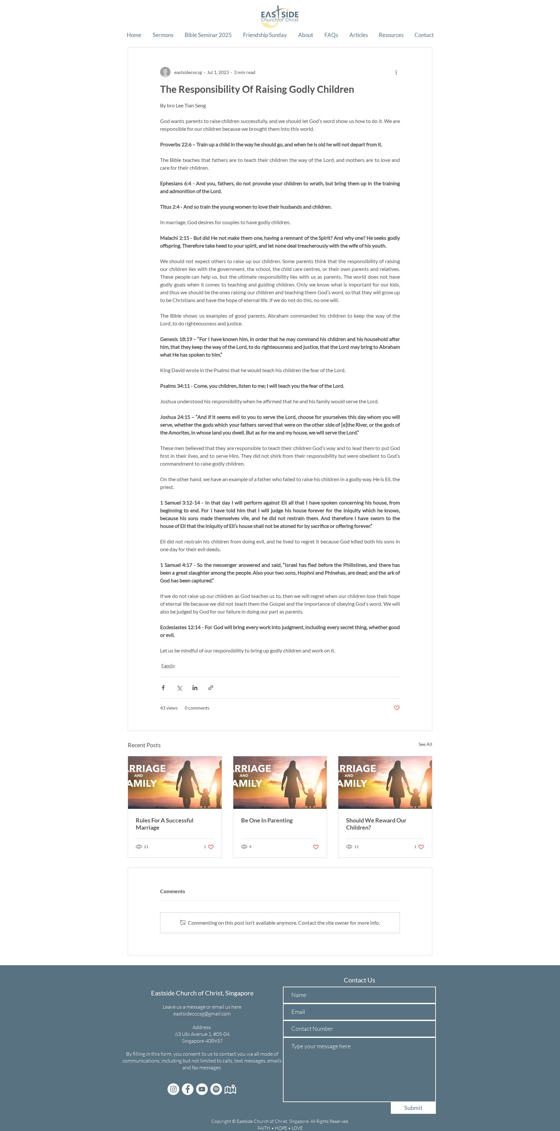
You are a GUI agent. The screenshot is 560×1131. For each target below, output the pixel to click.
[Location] (230, 1089)
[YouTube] (202, 1089)
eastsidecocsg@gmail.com (202, 1013)
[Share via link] (211, 688)
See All (425, 744)
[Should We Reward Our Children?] (385, 782)
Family (168, 665)
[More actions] (396, 72)
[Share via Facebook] (163, 688)
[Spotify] (216, 1089)
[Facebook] (187, 1089)
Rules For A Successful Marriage (164, 824)
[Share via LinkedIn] (195, 688)
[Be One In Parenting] (280, 782)
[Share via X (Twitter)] (179, 688)
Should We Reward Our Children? (376, 824)
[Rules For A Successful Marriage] (175, 782)
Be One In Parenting (267, 820)
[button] (163, 35)
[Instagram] (173, 1089)
